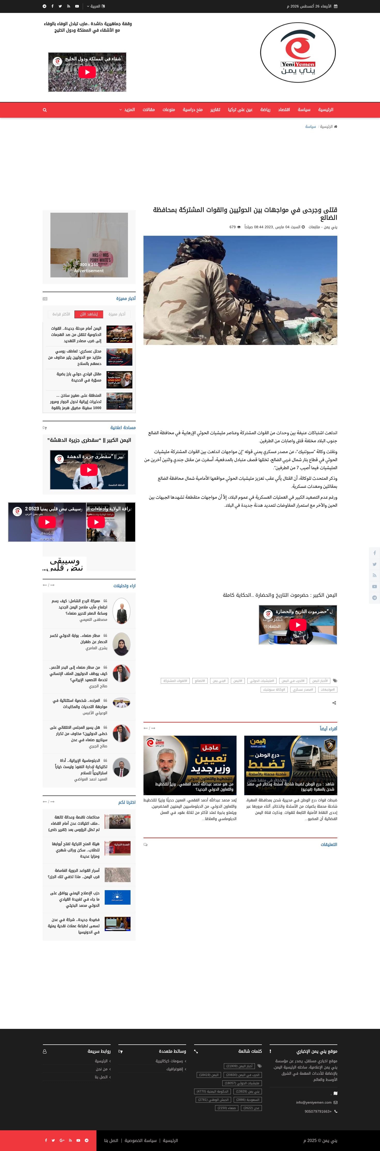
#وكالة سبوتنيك (274, 689)
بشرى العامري (96, 648)
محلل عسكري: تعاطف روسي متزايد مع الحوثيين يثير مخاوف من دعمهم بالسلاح (74, 357)
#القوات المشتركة (175, 681)
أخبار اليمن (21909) (239, 1066)
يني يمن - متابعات (320, 779)
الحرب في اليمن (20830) (242, 1075)
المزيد (129, 110)
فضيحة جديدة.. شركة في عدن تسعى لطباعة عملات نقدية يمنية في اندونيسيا (74, 926)
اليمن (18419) (208, 1075)
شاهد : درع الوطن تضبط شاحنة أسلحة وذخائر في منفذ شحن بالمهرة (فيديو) (290, 787)
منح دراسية (193, 110)
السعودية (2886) (247, 1100)
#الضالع (200, 681)
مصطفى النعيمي (93, 620)
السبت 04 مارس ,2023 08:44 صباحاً (272, 227)
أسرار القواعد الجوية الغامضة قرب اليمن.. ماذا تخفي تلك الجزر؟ (74, 873)
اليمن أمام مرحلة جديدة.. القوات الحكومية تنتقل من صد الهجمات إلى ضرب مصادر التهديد (76, 334)
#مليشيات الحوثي (262, 681)
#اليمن (237, 681)
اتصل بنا (101, 1077)
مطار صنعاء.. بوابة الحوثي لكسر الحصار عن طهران (78, 638)
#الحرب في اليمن (293, 681)
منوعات (169, 110)
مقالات (149, 110)
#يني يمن (219, 681)
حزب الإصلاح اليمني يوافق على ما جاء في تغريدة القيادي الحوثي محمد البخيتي (75, 899)
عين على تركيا (240, 110)
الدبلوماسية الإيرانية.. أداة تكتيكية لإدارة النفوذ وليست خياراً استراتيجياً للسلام (81, 767)
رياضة (265, 110)
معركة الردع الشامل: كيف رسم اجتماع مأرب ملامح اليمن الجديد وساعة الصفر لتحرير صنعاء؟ (79, 607)
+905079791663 (318, 1112)
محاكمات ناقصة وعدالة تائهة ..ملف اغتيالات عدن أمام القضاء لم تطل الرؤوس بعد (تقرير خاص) (74, 823)
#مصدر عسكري (303, 689)
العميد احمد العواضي (90, 779)
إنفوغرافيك (174, 1069)
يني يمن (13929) (247, 1091)
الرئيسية (325, 110)
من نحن (102, 1069)
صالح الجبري (98, 686)
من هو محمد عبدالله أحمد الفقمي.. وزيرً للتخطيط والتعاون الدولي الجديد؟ (194, 787)
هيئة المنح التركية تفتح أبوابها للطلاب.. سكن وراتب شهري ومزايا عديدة (76, 850)
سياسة (304, 110)
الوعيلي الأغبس (95, 713)
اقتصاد (284, 110)
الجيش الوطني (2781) (213, 1100)
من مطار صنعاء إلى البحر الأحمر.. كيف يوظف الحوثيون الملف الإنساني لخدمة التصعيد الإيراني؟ (78, 673)
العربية (95, 6)
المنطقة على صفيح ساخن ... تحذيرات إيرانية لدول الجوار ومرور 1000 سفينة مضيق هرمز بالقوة (75, 401)
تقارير (215, 110)
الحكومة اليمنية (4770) (212, 1091)
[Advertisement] (190, 166)
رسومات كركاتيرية (169, 1061)
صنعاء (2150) (227, 1108)
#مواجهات (328, 689)
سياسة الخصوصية (141, 1141)
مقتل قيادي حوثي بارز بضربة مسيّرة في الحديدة (79, 377)
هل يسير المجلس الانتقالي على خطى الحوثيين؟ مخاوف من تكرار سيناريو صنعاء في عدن (78, 733)
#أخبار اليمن (320, 681)
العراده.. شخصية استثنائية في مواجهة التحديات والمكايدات (80, 703)
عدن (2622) (251, 1108)
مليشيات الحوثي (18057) (242, 1083)
